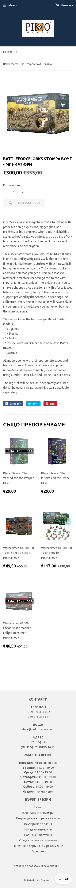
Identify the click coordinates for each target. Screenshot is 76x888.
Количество (11, 185)
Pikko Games (41, 880)
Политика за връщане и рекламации (38, 846)
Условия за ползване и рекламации (36, 865)
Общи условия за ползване (38, 840)
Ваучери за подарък (38, 824)
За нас (38, 807)
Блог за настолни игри (38, 813)
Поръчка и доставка (38, 835)
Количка (67, 5)
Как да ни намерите (38, 829)
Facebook (38, 851)
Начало (8, 51)
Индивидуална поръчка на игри (38, 818)
